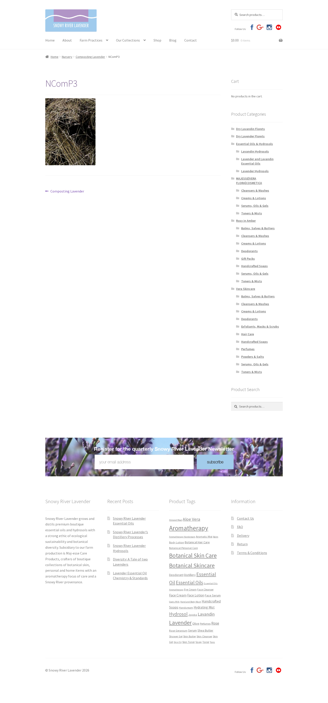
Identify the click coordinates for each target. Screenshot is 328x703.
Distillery (190, 575)
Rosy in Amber (246, 221)
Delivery (243, 535)
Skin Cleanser (204, 636)
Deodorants (249, 251)
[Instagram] (269, 27)
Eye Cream (190, 589)
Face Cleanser (205, 589)
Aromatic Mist (204, 536)
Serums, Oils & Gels (254, 206)
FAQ (240, 527)
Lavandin (206, 614)
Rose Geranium (178, 630)
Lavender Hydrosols (255, 171)
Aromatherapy (188, 528)
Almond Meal (175, 520)
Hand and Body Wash (190, 601)
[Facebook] (250, 27)
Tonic (212, 642)
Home (50, 40)
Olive (195, 623)
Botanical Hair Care (197, 542)
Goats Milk (174, 601)
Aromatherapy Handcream (182, 536)
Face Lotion (195, 595)
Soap (198, 642)
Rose (215, 623)
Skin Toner (188, 642)
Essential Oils (189, 582)
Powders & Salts (252, 357)
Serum (192, 630)
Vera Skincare (245, 289)
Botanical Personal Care (183, 548)
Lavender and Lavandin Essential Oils (257, 161)
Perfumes (248, 349)
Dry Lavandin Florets (250, 129)
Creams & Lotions (253, 198)
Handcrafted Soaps (254, 266)
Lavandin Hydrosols (255, 151)
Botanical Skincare (192, 565)
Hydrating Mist (204, 607)
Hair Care (247, 334)
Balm (215, 536)
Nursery (67, 57)
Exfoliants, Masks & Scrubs (260, 326)
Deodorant (176, 575)
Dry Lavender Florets (250, 136)
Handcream (186, 607)
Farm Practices (91, 40)
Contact (190, 40)
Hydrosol (178, 614)
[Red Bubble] (278, 27)
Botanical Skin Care (193, 555)
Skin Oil (178, 642)
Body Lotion (176, 542)
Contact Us (245, 518)
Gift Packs (248, 259)
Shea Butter (205, 630)
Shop (157, 40)
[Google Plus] (260, 27)
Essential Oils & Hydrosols (254, 144)
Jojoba (192, 614)
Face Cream (178, 595)
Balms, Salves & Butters (258, 228)
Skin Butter (189, 636)
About (67, 40)
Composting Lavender (90, 57)
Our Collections (128, 40)
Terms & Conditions (252, 552)
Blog (172, 40)
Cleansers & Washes (255, 190)
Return (242, 544)
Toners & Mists (251, 213)
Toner (205, 642)
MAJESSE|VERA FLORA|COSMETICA (249, 180)
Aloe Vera (191, 519)
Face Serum (213, 595)
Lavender (180, 622)
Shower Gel (176, 636)
